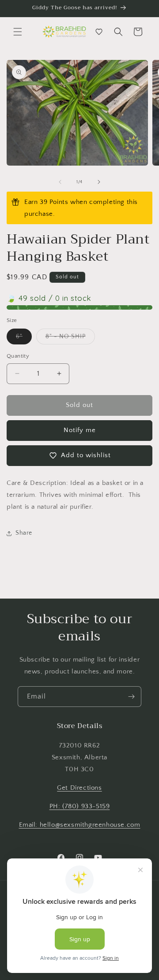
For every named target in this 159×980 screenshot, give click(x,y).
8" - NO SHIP (70, 338)
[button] (17, 31)
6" (24, 338)
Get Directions (79, 787)
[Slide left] (60, 182)
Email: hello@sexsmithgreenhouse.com (79, 824)
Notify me (80, 430)
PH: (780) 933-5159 (79, 806)
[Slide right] (99, 182)
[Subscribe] (131, 696)
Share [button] (23, 532)
